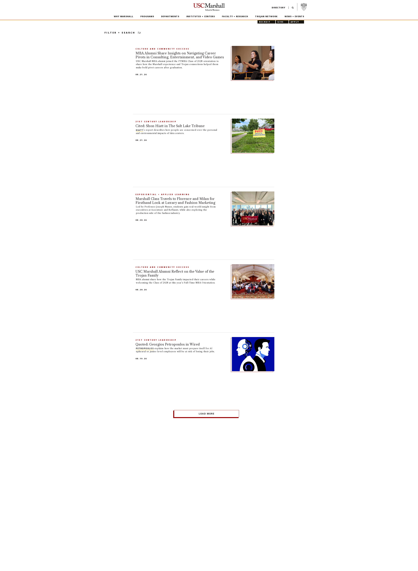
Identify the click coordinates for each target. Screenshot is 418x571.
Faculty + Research (235, 16)
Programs (147, 16)
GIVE (280, 22)
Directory (278, 7)
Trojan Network (266, 16)
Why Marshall (124, 16)
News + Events (294, 16)
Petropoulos (145, 348)
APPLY (295, 22)
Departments (170, 16)
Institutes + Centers (200, 16)
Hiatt (139, 130)
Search (292, 8)
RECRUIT (264, 22)
